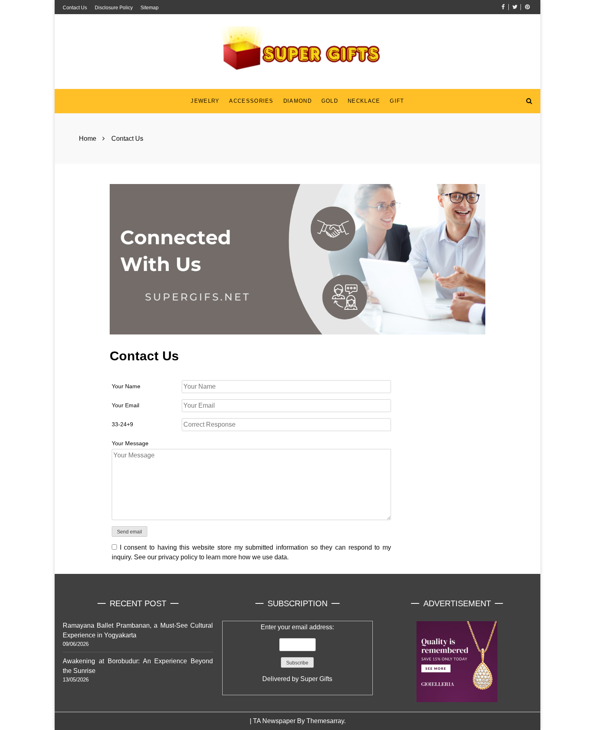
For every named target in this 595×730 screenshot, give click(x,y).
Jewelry (205, 101)
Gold (329, 101)
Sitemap (149, 8)
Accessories (251, 101)
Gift (397, 101)
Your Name (126, 386)
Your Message (130, 443)
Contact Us (75, 8)
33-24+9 (122, 424)
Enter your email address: (297, 653)
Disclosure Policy (114, 8)
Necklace (364, 101)
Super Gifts (316, 678)
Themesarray (325, 720)
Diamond (297, 101)
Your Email (125, 405)
